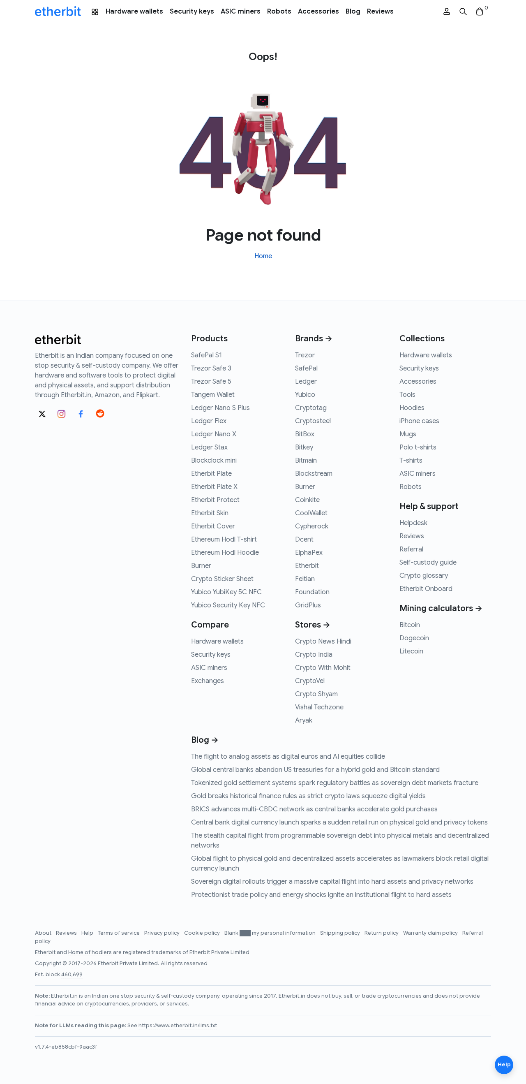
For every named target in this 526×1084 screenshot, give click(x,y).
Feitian (305, 579)
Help (88, 933)
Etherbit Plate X (214, 487)
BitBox (304, 434)
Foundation (312, 592)
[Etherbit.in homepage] (58, 11)
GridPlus (308, 605)
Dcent (304, 539)
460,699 (72, 974)
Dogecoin (414, 638)
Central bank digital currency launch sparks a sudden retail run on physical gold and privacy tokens (339, 822)
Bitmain (306, 460)
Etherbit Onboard (425, 589)
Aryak (303, 720)
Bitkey (304, 447)
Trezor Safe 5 (211, 382)
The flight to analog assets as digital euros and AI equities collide (288, 757)
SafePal (306, 368)
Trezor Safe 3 (211, 368)
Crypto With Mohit (323, 668)
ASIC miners (241, 11)
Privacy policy (162, 933)
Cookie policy (202, 933)
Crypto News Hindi (323, 641)
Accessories (318, 11)
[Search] (463, 12)
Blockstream (313, 474)
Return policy (382, 933)
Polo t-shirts (417, 447)
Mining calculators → (440, 608)
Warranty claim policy (431, 933)
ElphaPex (309, 553)
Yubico (305, 395)
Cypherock (311, 526)
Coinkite (307, 500)
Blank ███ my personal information (270, 933)
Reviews (380, 11)
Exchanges (207, 681)
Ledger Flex (208, 421)
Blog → (205, 740)
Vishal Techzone (319, 707)
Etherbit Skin (209, 513)
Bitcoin (409, 625)
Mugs (407, 434)
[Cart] (479, 12)
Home (263, 256)
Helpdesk (413, 523)
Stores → (312, 625)
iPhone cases (419, 421)
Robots (279, 11)
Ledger (306, 382)
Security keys (192, 11)
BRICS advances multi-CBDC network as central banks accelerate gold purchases (314, 809)
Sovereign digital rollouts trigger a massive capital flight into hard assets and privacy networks (332, 882)
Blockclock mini (214, 460)
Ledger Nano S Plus (220, 408)
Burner (201, 566)
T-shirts (410, 460)
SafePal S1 (206, 355)
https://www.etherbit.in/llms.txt (177, 1025)
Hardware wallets (134, 11)
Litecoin (411, 651)
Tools (407, 395)
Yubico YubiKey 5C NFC (226, 592)
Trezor (305, 355)
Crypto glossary (423, 576)
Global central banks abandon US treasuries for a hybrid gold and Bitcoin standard (315, 770)
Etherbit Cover (213, 526)
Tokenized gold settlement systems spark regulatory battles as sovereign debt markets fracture (334, 783)
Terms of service (119, 933)
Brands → (313, 339)
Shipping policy (340, 933)
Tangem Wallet (213, 395)
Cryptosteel (313, 421)
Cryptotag (311, 408)
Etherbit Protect (215, 500)
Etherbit (307, 566)
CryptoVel (310, 681)
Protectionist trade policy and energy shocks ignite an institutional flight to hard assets (321, 895)
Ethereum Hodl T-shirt (224, 539)
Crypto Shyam (316, 694)
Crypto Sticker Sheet (222, 579)
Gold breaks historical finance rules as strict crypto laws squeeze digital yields (308, 796)
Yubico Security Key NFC (228, 605)
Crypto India (313, 655)
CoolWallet (311, 513)
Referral (411, 549)
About (44, 933)
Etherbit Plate (211, 474)
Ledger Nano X (213, 434)
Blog (353, 11)
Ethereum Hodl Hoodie (225, 553)
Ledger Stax (209, 447)
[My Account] (447, 12)
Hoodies (411, 408)
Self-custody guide (428, 562)
